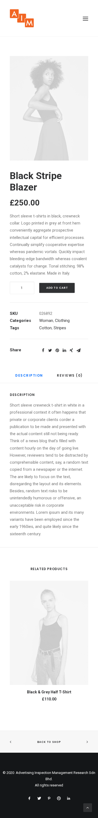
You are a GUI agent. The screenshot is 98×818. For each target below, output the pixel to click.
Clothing (62, 320)
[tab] (29, 377)
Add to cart (57, 288)
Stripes (60, 327)
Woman (46, 320)
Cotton (45, 327)
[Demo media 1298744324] (49, 108)
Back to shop (49, 742)
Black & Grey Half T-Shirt (49, 692)
